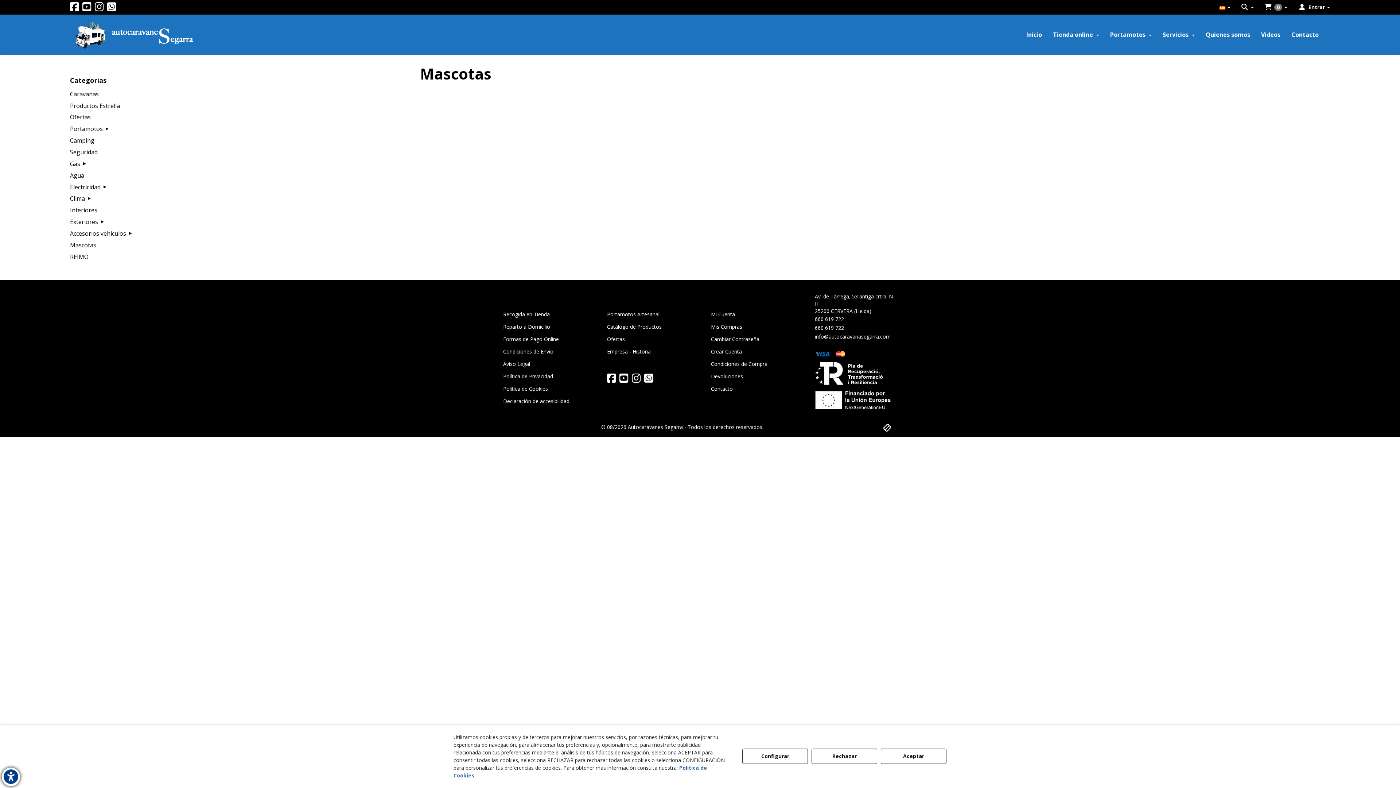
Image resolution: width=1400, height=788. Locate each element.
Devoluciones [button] (727, 376)
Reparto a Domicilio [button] (526, 326)
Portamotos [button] (86, 129)
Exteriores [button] (84, 222)
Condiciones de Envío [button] (528, 351)
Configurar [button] (775, 756)
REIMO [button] (79, 257)
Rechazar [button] (844, 756)
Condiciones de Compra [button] (739, 363)
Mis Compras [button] (726, 326)
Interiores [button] (83, 210)
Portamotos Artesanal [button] (633, 314)
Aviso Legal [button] (516, 363)
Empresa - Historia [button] (629, 351)
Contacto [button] (722, 388)
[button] (74, 8)
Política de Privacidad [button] (528, 376)
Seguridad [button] (84, 152)
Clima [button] (77, 198)
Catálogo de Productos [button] (634, 326)
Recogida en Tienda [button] (526, 314)
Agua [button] (77, 175)
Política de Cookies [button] (525, 388)
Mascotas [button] (83, 245)
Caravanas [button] (84, 94)
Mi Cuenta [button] (723, 314)
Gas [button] (75, 164)
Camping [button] (82, 140)
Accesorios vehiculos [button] (98, 233)
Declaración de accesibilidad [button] (536, 401)
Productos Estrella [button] (95, 106)
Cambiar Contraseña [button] (735, 339)
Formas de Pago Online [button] (531, 339)
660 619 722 (829, 319)
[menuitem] (1225, 7)
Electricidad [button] (85, 187)
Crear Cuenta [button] (726, 351)
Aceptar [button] (913, 756)
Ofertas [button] (80, 117)
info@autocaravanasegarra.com (853, 336)
